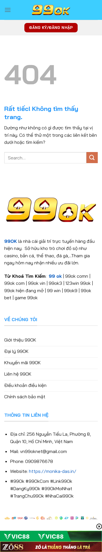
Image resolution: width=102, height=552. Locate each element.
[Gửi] (92, 157)
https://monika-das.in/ (52, 471)
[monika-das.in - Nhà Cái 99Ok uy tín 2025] (51, 10)
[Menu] (7, 10)
